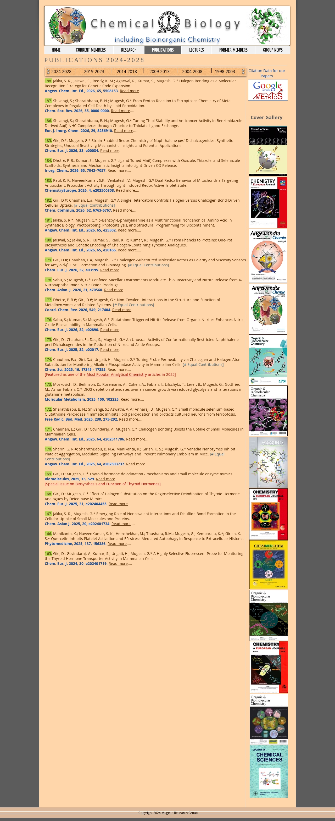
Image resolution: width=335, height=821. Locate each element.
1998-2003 (225, 71)
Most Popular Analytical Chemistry (117, 374)
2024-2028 (61, 71)
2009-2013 (159, 71)
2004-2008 (192, 71)
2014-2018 (127, 71)
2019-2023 (94, 71)
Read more (129, 90)
